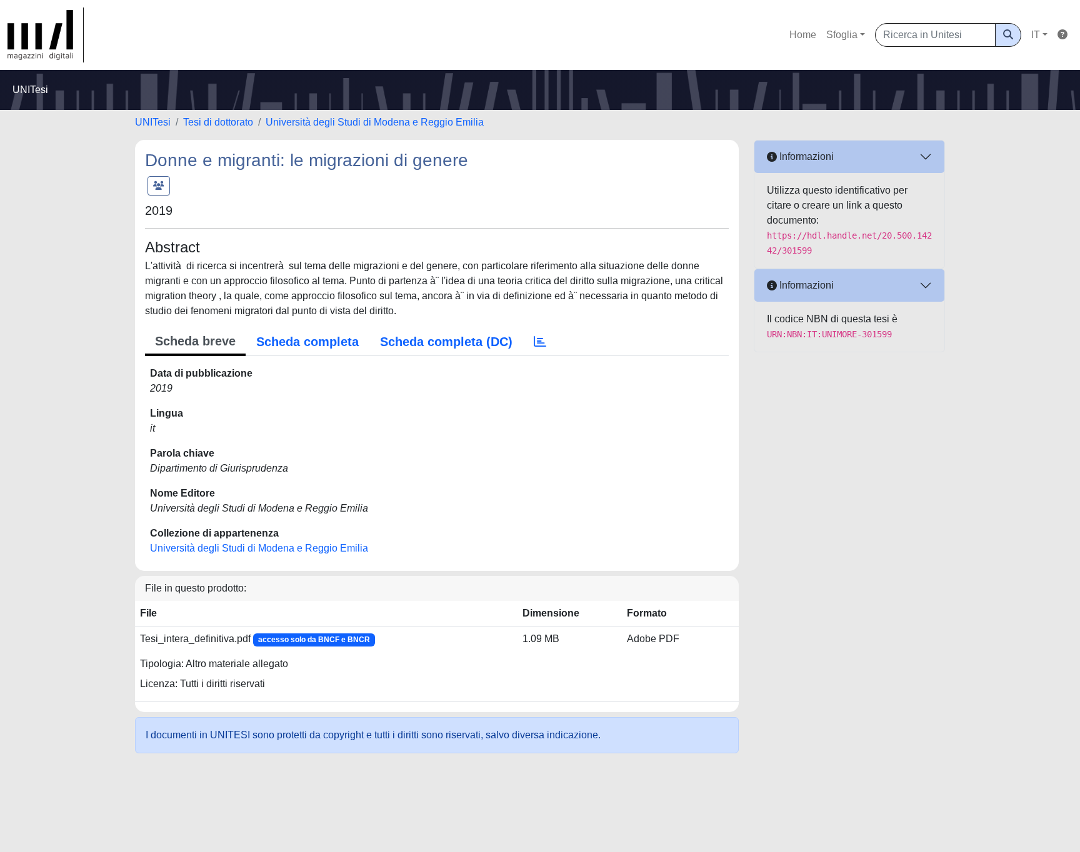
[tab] (540, 342)
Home (802, 34)
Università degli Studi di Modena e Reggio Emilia (375, 122)
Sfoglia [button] (842, 34)
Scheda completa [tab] (307, 342)
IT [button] (1035, 34)
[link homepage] (46, 34)
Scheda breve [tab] (195, 341)
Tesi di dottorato (218, 122)
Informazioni (805, 156)
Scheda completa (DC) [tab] (446, 342)
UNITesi (153, 122)
